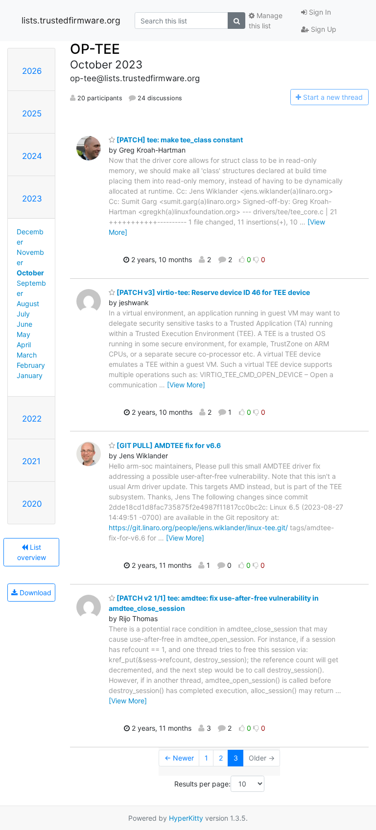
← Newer (179, 758)
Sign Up (322, 29)
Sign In (319, 12)
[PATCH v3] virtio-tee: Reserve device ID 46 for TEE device (212, 292)
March (27, 355)
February (31, 365)
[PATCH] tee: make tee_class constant (179, 139)
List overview (31, 552)
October (30, 273)
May (23, 334)
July (23, 314)
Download (34, 592)
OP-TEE (95, 49)
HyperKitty (186, 818)
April (24, 344)
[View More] (186, 385)
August (28, 303)
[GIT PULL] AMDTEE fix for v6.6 (168, 445)
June (24, 324)
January (30, 375)
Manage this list (265, 20)
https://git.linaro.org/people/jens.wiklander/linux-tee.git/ (198, 527)
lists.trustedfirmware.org (71, 20)
